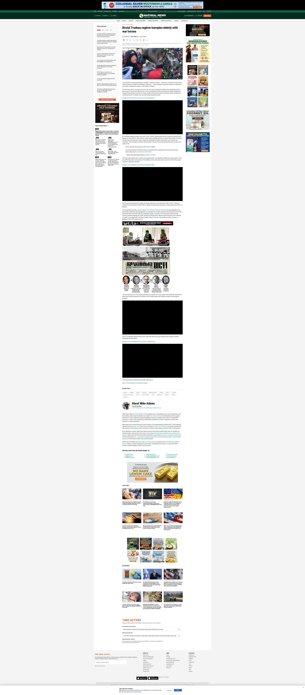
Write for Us (145, 662)
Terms (131, 682)
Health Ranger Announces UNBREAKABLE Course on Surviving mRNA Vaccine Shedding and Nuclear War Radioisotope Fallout (113, 143)
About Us (199, 11)
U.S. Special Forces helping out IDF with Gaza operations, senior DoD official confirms (173, 606)
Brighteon (100, 11)
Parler (190, 660)
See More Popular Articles (107, 99)
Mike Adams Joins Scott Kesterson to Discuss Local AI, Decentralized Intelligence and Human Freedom (100, 142)
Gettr (190, 664)
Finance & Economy (153, 20)
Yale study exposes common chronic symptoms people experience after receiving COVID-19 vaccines (131, 503)
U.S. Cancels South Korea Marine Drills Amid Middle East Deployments (106, 60)
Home (95, 11)
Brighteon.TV (129, 456)
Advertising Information (148, 665)
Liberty (157, 43)
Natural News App (170, 662)
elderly (135, 43)
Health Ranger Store (170, 658)
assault (127, 43)
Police (175, 43)
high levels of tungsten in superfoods (170, 435)
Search (209, 11)
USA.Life (190, 671)
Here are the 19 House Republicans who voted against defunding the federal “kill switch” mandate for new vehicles (173, 527)
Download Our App (191, 11)
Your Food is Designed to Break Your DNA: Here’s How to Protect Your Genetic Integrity (106, 55)
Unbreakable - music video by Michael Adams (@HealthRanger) (113, 152)
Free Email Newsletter (148, 658)
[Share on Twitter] (130, 40)
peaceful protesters (168, 43)
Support (144, 660)
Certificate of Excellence (161, 426)
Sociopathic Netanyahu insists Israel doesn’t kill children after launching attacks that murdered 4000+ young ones (151, 584)
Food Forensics (154, 416)
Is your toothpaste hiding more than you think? (106, 79)
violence (147, 44)
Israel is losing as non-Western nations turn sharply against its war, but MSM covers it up (131, 527)
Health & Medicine (140, 20)
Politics (124, 20)
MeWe (190, 667)
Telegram (191, 658)
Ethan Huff (151, 500)
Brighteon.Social (192, 656)
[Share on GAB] (137, 40)
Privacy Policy (146, 669)
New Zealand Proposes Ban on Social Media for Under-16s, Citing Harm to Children (106, 48)
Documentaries (171, 457)
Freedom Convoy (146, 43)
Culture (131, 20)
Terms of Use (146, 671)
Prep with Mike (107, 11)
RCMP (128, 44)
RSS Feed (168, 667)
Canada (131, 43)
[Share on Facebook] (127, 40)
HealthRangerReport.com (153, 456)
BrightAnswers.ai (182, 11)
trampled (132, 44)
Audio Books (121, 11)
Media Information (147, 664)
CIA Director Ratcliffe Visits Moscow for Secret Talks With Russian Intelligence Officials (106, 90)
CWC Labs (137, 426)
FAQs (204, 11)
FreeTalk (190, 665)
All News (168, 656)
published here (139, 684)
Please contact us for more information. (131, 642)
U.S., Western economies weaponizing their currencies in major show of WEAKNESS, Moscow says (152, 503)
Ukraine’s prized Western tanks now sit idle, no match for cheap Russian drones (107, 84)
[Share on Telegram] (134, 40)
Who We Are (146, 655)
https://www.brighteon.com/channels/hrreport (135, 383)
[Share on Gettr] (144, 40)
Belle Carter (172, 500)
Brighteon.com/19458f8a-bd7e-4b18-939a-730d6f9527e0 (138, 341)
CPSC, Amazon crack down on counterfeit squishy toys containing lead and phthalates (106, 73)
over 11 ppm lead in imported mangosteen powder (147, 437)
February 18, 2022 (150, 155)
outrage (161, 43)
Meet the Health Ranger (148, 656)
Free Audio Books (172, 456)
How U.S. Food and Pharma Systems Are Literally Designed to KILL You (100, 153)
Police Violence (145, 394)
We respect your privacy (100, 665)
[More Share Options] (147, 40)
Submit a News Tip (147, 667)
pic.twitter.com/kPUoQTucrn (144, 152)
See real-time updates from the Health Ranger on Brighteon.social (146, 407)
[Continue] (125, 662)
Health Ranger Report (101, 125)
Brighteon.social (129, 457)
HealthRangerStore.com (152, 457)
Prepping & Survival (166, 20)
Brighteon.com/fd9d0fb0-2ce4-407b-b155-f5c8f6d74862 (138, 165)
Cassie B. (130, 500)
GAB (190, 669)
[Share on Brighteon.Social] (124, 40)
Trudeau (138, 44)
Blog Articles (169, 665)
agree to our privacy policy (134, 692)
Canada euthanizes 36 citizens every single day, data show (131, 582)
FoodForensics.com (172, 454)
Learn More (169, 690)
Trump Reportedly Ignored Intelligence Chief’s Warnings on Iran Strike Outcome (106, 67)
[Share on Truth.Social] (140, 40)
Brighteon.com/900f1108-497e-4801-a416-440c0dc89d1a (138, 98)
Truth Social (191, 662)
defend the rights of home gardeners (146, 442)
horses (153, 43)
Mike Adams (134, 36)
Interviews (114, 11)
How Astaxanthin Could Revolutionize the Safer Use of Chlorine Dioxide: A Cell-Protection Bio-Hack (106, 35)
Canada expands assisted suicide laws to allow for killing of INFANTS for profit (131, 606)
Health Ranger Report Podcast (173, 660)
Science (176, 20)
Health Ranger (129, 24)
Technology (184, 20)
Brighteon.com (129, 454)
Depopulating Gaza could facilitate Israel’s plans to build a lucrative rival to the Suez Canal (152, 527)
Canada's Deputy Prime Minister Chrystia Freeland (151, 210)
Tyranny (142, 44)
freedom (139, 43)
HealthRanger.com (151, 454)
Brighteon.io (191, 655)
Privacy (127, 682)
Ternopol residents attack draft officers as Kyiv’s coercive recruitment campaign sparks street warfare (107, 42)
